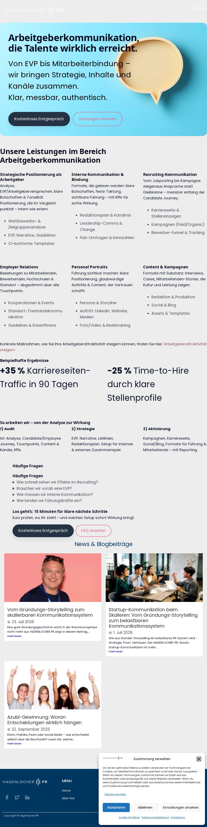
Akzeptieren (116, 807)
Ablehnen (145, 807)
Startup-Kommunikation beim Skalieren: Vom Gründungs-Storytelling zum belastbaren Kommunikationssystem (153, 617)
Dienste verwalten (115, 794)
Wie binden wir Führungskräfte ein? (49, 500)
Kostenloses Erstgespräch (39, 119)
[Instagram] (37, 797)
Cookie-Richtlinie (129, 817)
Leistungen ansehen (97, 119)
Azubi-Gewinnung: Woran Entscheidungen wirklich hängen (44, 720)
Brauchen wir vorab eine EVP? (44, 488)
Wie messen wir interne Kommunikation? (55, 494)
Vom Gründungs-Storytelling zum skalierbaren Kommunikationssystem (50, 612)
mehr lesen (14, 636)
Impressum (178, 817)
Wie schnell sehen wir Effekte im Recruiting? (57, 482)
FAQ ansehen (93, 530)
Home (66, 791)
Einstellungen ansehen (181, 807)
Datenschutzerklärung (155, 817)
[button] (199, 759)
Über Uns (68, 798)
